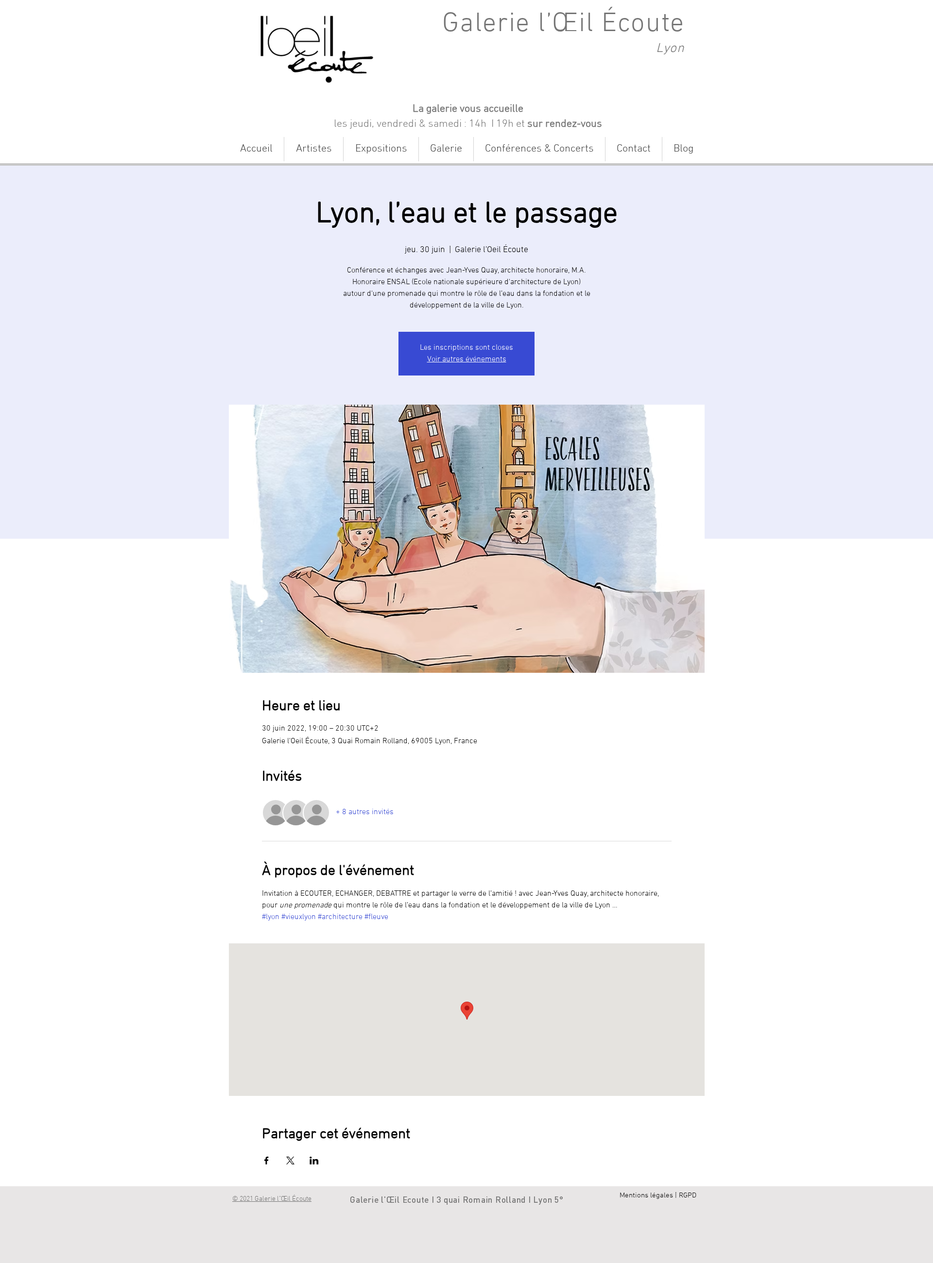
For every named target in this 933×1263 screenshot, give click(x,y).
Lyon (670, 48)
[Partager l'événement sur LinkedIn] (314, 1160)
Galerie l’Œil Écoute (563, 24)
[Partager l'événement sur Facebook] (266, 1160)
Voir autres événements (466, 359)
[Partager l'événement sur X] (290, 1160)
